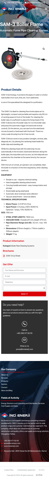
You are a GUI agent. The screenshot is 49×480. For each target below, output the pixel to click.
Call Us (24, 330)
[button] (46, 9)
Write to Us (24, 346)
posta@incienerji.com (24, 349)
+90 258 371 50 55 (24, 333)
